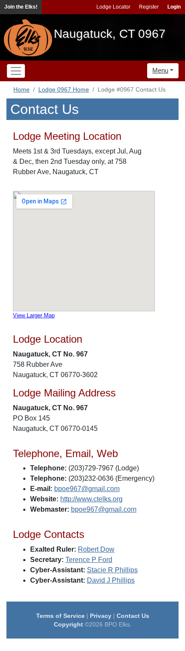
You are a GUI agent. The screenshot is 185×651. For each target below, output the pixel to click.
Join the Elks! (20, 7)
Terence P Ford (88, 559)
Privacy (100, 615)
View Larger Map (34, 315)
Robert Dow (96, 549)
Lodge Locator (113, 7)
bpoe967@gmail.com (87, 488)
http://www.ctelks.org (91, 499)
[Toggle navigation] (16, 71)
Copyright (68, 624)
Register (149, 7)
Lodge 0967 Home (63, 89)
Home (21, 89)
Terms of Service (60, 615)
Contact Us (133, 615)
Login (174, 7)
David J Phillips (111, 580)
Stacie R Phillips (112, 570)
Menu (160, 70)
